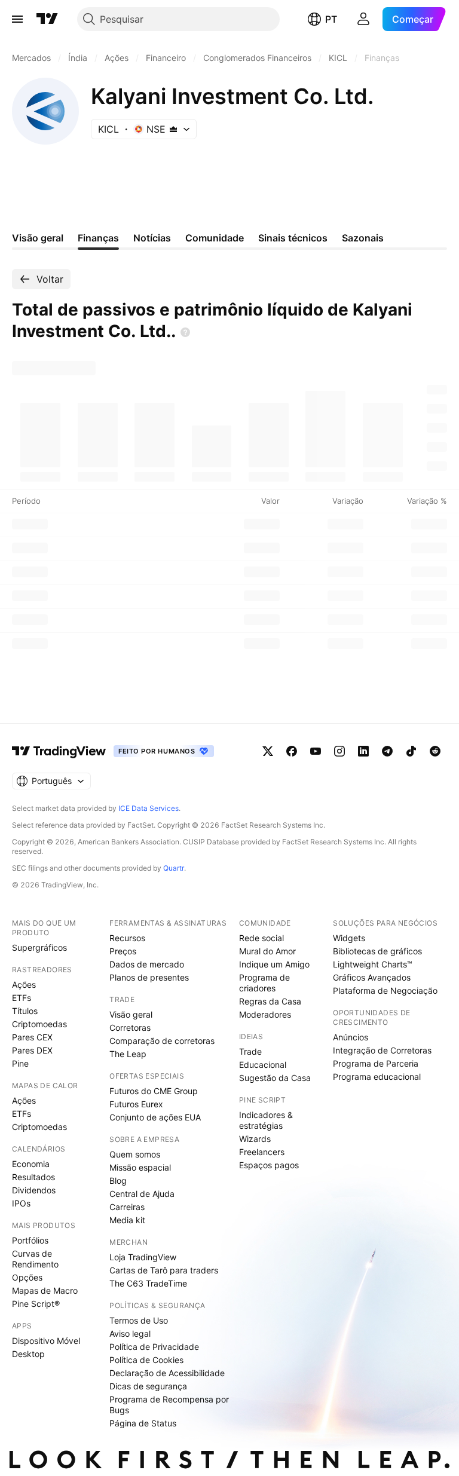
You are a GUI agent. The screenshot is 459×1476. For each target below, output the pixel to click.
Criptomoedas (39, 1024)
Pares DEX (32, 1050)
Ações (24, 984)
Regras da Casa (270, 1001)
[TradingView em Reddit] (435, 751)
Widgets (349, 938)
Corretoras (130, 1027)
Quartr (173, 867)
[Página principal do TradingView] (47, 19)
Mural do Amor (267, 951)
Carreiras (127, 1207)
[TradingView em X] (267, 751)
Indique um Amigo (274, 964)
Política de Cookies (146, 1360)
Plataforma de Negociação (385, 990)
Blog (118, 1180)
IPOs (21, 1203)
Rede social (261, 938)
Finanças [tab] (98, 238)
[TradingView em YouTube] (315, 751)
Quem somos (134, 1154)
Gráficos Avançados (372, 977)
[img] (173, 129)
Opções (27, 1277)
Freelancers (261, 1152)
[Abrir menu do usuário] (363, 19)
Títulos (25, 1011)
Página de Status (142, 1423)
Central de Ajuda (142, 1194)
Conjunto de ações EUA (155, 1117)
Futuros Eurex (136, 1104)
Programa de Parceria (375, 1063)
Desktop (28, 1354)
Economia (31, 1164)
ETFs (21, 998)
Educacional (262, 1064)
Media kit (127, 1220)
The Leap (127, 1054)
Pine (20, 1063)
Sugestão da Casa (275, 1078)
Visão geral (130, 1014)
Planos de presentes (149, 977)
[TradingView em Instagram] (339, 751)
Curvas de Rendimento (35, 1258)
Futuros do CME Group (153, 1091)
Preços (122, 951)
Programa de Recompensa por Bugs (169, 1404)
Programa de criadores (264, 982)
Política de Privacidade (154, 1347)
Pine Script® (36, 1304)
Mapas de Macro (45, 1290)
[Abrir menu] (17, 19)
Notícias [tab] (152, 238)
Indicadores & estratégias (266, 1120)
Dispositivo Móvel (46, 1341)
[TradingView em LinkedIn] (363, 751)
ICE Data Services (148, 808)
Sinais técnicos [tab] (293, 238)
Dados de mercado (146, 964)
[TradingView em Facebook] (291, 751)
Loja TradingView (142, 1257)
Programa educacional (377, 1076)
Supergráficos (39, 947)
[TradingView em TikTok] (411, 751)
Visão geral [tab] (37, 238)
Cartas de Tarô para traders (163, 1270)
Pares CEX (32, 1037)
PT (331, 19)
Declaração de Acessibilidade (167, 1373)
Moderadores (265, 1014)
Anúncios (350, 1037)
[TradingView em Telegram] (387, 751)
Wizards (255, 1139)
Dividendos (34, 1190)
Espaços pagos (269, 1165)
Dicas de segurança (148, 1386)
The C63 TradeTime (148, 1283)
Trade (250, 1051)
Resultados (33, 1177)
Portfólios (30, 1240)
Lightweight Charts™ (372, 964)
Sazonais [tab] (363, 238)
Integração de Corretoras (382, 1050)
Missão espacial (140, 1167)
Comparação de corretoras (162, 1041)
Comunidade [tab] (214, 238)
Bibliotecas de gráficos (377, 951)
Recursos (127, 938)
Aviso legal (130, 1333)
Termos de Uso (138, 1320)
